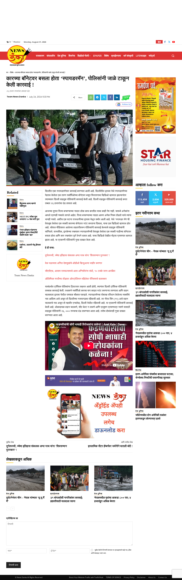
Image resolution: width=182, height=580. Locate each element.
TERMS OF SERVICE (113, 577)
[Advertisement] (91, 20)
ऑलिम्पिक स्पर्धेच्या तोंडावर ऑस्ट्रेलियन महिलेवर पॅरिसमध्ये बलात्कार (76, 278)
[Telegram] (97, 97)
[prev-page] (8, 508)
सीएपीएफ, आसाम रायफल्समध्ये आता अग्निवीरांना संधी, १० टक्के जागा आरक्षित (80, 271)
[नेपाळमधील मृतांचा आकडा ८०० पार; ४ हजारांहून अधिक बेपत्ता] (113, 478)
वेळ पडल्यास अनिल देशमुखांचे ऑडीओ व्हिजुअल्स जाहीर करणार (73, 263)
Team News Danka (16, 97)
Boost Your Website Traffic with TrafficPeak (86, 577)
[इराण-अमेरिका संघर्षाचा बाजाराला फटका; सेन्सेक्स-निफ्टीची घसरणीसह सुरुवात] (156, 354)
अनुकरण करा (155, 192)
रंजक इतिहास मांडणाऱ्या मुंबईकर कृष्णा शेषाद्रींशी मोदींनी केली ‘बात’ (29, 232)
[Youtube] (173, 42)
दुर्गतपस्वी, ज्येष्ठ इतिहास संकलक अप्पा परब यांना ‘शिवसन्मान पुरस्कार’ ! (77, 255)
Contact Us (162, 577)
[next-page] (12, 508)
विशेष (11, 72)
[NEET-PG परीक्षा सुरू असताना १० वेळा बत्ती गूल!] (12, 217)
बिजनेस (138, 370)
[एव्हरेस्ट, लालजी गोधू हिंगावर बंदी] (12, 245)
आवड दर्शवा (142, 192)
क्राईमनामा (54, 494)
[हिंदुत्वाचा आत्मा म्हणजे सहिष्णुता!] (12, 204)
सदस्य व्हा (169, 192)
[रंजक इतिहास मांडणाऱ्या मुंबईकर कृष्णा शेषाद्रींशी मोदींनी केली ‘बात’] (12, 230)
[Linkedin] (117, 97)
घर (7, 72)
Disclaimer (141, 577)
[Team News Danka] (24, 264)
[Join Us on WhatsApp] (125, 97)
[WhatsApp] (91, 97)
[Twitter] (169, 42)
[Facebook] (165, 42)
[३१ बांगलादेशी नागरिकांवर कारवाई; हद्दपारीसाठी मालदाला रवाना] (69, 478)
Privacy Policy (129, 577)
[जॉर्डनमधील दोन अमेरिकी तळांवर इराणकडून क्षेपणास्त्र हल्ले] (156, 395)
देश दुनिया (10, 494)
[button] (173, 56)
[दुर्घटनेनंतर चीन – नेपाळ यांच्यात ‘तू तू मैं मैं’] (25, 478)
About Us (152, 577)
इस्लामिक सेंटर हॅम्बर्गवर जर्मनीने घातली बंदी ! (110, 446)
